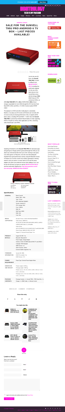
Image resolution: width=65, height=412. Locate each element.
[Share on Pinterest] (22, 299)
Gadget (25, 22)
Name (24, 364)
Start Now (43, 2)
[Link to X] (48, 5)
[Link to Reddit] (55, 5)
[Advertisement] (54, 115)
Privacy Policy (30, 395)
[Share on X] (14, 299)
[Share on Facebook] (7, 299)
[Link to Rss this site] (60, 5)
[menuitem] (8, 16)
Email (24, 369)
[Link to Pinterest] (57, 5)
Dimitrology (31, 289)
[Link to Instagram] (50, 5)
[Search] (58, 16)
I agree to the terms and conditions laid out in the (19, 395)
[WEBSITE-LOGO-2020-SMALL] (32, 10)
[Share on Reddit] (29, 299)
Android (19, 22)
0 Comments (22, 289)
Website (25, 374)
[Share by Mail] (36, 299)
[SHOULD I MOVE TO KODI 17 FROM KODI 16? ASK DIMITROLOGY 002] (1, 206)
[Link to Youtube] (45, 5)
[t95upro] (22, 55)
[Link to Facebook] (53, 5)
